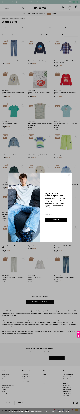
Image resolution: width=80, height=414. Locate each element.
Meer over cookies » (64, 411)
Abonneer (55, 219)
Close (69, 175)
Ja (46, 411)
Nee (53, 411)
